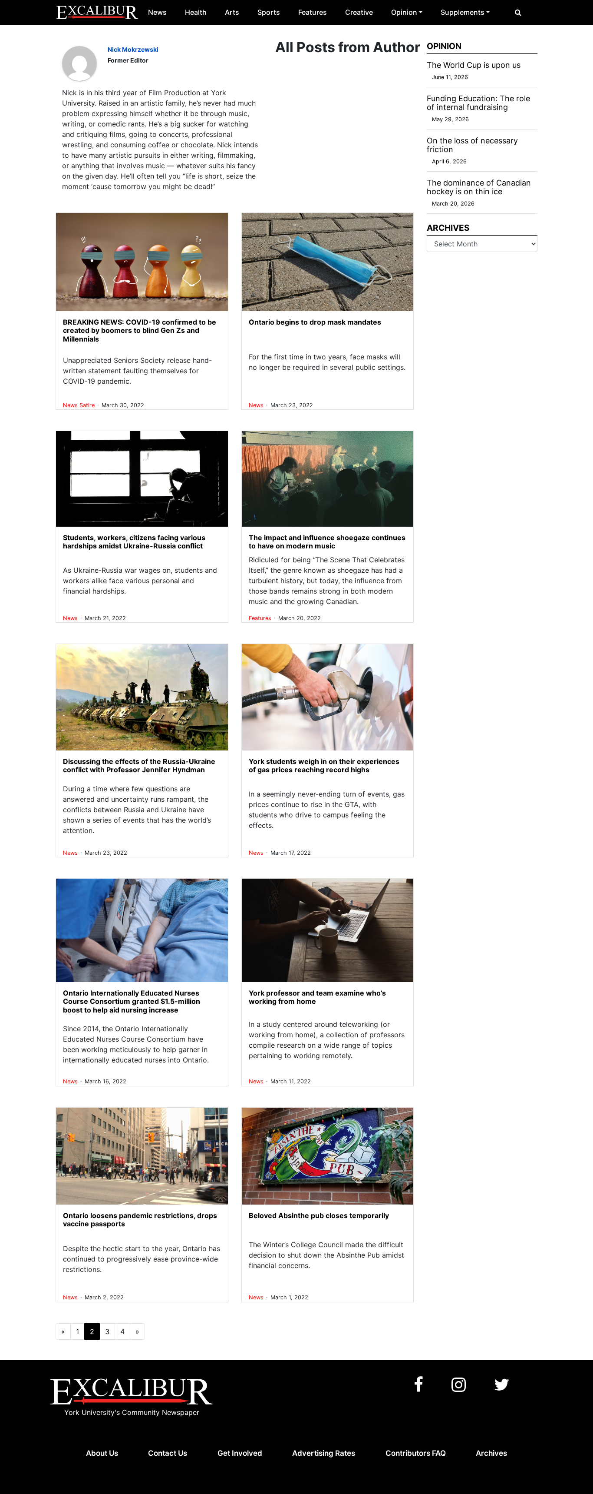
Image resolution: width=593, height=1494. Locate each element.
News (157, 12)
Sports (268, 12)
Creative (359, 12)
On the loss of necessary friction (472, 145)
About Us (102, 1453)
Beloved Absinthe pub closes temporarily (319, 1215)
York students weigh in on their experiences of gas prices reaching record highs (324, 765)
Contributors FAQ (415, 1453)
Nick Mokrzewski (133, 49)
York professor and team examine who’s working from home (317, 997)
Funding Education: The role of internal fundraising (478, 103)
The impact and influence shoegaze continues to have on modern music (327, 541)
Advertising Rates (323, 1453)
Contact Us (167, 1453)
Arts (232, 12)
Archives (491, 1453)
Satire (87, 405)
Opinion (404, 12)
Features (312, 12)
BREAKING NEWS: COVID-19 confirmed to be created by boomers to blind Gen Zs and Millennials (139, 330)
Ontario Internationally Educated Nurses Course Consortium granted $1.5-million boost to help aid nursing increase (131, 1001)
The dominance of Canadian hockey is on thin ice (479, 187)
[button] (518, 12)
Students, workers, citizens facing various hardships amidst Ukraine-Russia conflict (134, 541)
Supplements (462, 12)
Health (196, 12)
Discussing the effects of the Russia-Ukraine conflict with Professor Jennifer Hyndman (139, 765)
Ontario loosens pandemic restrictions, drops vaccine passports (140, 1219)
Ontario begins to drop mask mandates (315, 322)
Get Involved (239, 1453)
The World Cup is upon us (474, 65)
